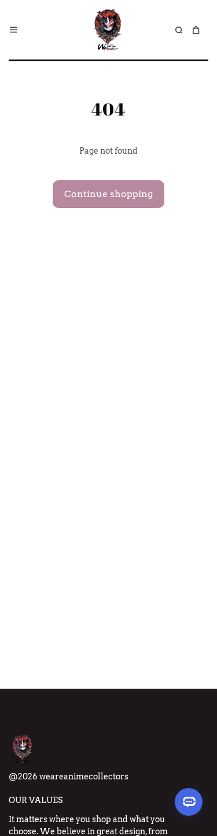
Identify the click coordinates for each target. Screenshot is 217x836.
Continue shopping (108, 193)
